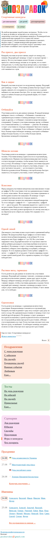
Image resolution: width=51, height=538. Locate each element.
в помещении (8, 27)
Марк (43, 498)
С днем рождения (13, 351)
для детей (23, 21)
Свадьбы (8, 430)
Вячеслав (12, 511)
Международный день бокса (23, 465)
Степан (19, 516)
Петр (41, 513)
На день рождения (13, 391)
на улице (21, 27)
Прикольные (10, 403)
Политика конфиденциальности (12, 532)
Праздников (10, 434)
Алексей (22, 508)
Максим (36, 498)
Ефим (35, 511)
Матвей (19, 513)
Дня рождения (11, 423)
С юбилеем (10, 355)
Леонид (12, 513)
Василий (22, 498)
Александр (13, 498)
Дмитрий (28, 511)
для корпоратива (37, 21)
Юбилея (8, 427)
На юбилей (10, 395)
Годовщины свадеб (14, 363)
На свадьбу (10, 359)
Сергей (12, 516)
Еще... (7, 375)
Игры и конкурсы (8, 336)
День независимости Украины (24, 458)
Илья (46, 511)
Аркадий (30, 508)
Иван (41, 511)
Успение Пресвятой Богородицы (25, 477)
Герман (20, 511)
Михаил (27, 513)
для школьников (9, 21)
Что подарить (11, 442)
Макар (29, 498)
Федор (11, 501)
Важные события (13, 367)
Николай (34, 513)
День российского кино (21, 470)
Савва (46, 513)
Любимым (9, 371)
